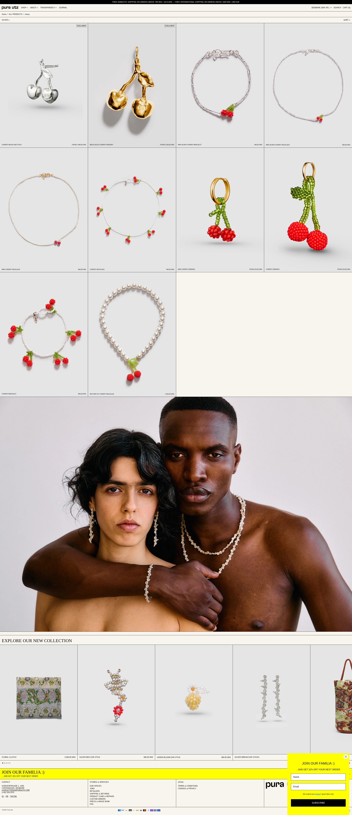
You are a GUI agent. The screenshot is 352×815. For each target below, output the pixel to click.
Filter (5, 20)
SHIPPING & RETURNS (99, 794)
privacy (318, 794)
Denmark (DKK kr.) (321, 8)
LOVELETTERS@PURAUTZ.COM (16, 790)
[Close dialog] (345, 756)
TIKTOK (13, 796)
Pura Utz (10, 810)
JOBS (92, 788)
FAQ (91, 804)
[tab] (2, 763)
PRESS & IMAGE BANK (100, 801)
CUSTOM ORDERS (98, 799)
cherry (27, 14)
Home (4, 14)
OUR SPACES (95, 786)
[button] (337, 7)
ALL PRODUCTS (15, 14)
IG (3, 796)
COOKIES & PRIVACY (187, 788)
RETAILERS (95, 791)
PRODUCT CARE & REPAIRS (102, 796)
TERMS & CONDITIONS (188, 786)
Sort (345, 20)
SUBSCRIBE (318, 803)
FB (7, 796)
